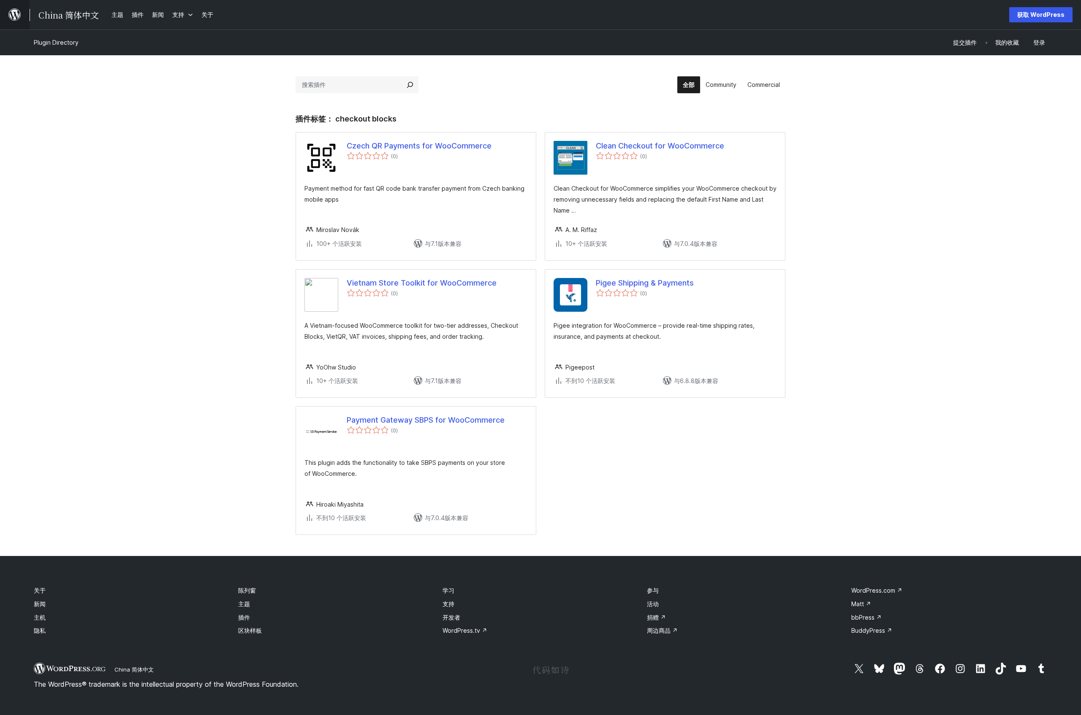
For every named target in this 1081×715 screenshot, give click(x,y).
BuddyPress (871, 630)
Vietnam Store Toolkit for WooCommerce (422, 282)
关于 (40, 590)
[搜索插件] (410, 84)
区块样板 (250, 630)
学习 (448, 590)
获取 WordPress (1041, 14)
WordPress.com (876, 590)
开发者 (451, 617)
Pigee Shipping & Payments (645, 282)
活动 (653, 603)
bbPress (866, 617)
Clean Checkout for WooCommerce (660, 145)
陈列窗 (247, 590)
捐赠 (656, 617)
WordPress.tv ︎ (465, 630)
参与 (653, 590)
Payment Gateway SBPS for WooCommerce (426, 420)
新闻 (40, 603)
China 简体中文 (134, 669)
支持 (448, 603)
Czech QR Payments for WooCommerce (419, 145)
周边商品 (662, 630)
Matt (861, 603)
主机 (40, 617)
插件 (244, 617)
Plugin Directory (56, 42)
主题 (244, 603)
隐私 (40, 630)
